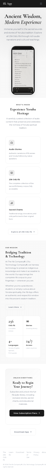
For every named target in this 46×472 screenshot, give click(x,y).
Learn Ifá (11, 453)
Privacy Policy (36, 453)
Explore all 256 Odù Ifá (21, 232)
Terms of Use (28, 454)
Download (20, 452)
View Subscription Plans (25, 413)
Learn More (13, 307)
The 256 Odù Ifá (4, 456)
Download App (21, 432)
